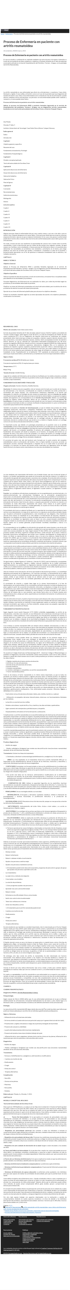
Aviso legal (26, 1242)
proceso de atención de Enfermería (17, 1209)
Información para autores (26, 1219)
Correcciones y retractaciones (31, 1237)
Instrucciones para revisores (45, 1219)
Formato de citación (9, 1234)
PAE (4, 1209)
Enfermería (9, 34)
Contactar (6, 1224)
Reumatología (16, 1207)
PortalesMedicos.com (15, 1253)
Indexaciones (7, 1222)
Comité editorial (8, 1221)
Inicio (2, 34)
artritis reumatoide (29, 1207)
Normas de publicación (25, 1221)
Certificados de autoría (25, 1224)
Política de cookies (28, 1240)
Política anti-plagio (28, 1236)
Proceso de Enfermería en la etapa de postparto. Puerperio (23, 1212)
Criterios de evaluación (43, 1221)
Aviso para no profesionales (11, 1236)
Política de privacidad (29, 1239)
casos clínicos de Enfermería (57, 1207)
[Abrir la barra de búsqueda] (2, 32)
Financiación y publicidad (30, 1234)
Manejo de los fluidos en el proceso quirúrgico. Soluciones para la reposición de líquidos (32, 1211)
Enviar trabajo (23, 1222)
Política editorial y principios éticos (33, 1233)
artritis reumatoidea (41, 1207)
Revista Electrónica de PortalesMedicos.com (37, 1253)
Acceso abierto (7, 1233)
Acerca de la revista (9, 1219)
